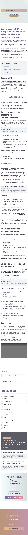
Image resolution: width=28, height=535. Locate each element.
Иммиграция (8, 407)
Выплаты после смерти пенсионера (13, 452)
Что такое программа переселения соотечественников (15, 67)
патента (5, 84)
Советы (6, 422)
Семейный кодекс (9, 420)
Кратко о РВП (6, 66)
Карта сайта (10, 520)
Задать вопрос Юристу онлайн (14, 519)
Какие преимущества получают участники (12, 69)
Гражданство (8, 401)
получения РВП (7, 37)
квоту (2, 40)
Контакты (10, 522)
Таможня (6, 425)
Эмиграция (7, 428)
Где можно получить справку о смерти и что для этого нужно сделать (15, 462)
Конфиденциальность (12, 524)
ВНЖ (13, 105)
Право (6, 415)
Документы (7, 404)
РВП (5, 417)
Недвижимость (8, 412)
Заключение (6, 72)
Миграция (7, 409)
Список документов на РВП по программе (12, 71)
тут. (24, 97)
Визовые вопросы (9, 396)
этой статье (6, 292)
